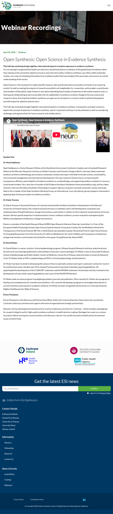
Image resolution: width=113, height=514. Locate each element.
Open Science (9, 85)
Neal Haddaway (10, 168)
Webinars (8, 485)
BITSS (37, 230)
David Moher (11, 248)
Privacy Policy (105, 393)
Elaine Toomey (12, 205)
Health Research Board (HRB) (37, 224)
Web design (74, 506)
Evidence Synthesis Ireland (71, 205)
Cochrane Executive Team (73, 300)
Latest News (9, 474)
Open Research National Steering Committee (70, 224)
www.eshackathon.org (85, 184)
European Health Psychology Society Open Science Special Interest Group (34, 227)
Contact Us (8, 459)
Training (7, 480)
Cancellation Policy (37, 499)
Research (8, 453)
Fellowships (9, 448)
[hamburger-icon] (108, 5)
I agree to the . (100, 393)
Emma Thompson (10, 300)
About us (8, 442)
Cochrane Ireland (46, 205)
